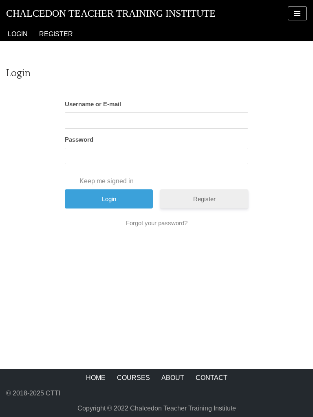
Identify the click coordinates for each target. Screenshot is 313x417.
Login (18, 34)
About (172, 377)
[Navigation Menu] (297, 13)
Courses (133, 377)
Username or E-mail (93, 104)
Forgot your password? (156, 222)
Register (56, 34)
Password (79, 139)
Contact (211, 377)
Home (96, 377)
